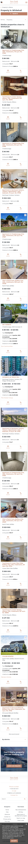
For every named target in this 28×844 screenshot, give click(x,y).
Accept (14, 841)
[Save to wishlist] (25, 31)
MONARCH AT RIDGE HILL (10, 377)
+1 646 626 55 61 (14, 788)
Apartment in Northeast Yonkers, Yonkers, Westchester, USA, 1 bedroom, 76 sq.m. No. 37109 (13, 191)
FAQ (7, 812)
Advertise (7, 814)
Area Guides (21, 820)
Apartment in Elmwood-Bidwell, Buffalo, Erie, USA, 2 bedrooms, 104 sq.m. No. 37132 (13, 709)
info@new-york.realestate (14, 793)
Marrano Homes (6, 677)
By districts (6, 739)
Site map (7, 821)
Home (7, 809)
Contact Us (7, 816)
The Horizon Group (7, 398)
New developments (21, 809)
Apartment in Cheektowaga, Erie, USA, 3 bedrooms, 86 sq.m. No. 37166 (13, 145)
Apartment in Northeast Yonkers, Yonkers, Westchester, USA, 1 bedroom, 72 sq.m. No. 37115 (13, 430)
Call (21, 72)
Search (15, 14)
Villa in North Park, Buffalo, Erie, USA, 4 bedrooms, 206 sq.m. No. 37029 (12, 282)
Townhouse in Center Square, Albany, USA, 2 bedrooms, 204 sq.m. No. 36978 (12, 98)
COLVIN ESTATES (7, 656)
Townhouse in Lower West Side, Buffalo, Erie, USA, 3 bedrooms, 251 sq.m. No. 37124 (13, 564)
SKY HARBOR (6, 324)
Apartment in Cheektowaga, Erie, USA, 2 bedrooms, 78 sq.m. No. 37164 (13, 52)
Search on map (21, 818)
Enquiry (8, 72)
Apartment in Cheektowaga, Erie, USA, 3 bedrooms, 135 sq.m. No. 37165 (13, 474)
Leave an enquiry (14, 766)
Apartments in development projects (21, 815)
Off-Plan (21, 812)
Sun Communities (7, 346)
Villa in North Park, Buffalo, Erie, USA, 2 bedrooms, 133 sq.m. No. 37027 (12, 520)
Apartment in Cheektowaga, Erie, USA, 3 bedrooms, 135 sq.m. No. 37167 (13, 235)
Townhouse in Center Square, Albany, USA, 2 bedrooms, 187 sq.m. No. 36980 (13, 611)
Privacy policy (7, 819)
